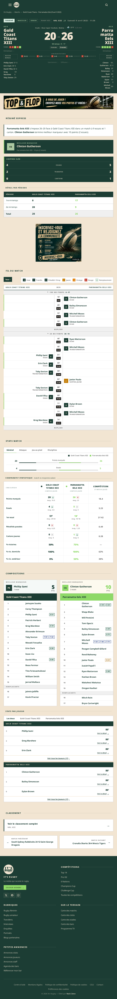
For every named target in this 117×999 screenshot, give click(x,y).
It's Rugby (8, 12)
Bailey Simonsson (105, 69)
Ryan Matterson (105, 75)
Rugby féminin (10, 910)
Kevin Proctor (32, 697)
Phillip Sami (8, 62)
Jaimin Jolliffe (32, 691)
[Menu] (10, 5)
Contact (100, 984)
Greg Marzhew (7, 73)
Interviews (8, 924)
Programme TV (68, 928)
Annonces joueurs (12, 957)
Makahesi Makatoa (91, 682)
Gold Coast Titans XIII (10, 36)
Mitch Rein (87, 697)
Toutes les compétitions (71, 894)
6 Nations (65, 881)
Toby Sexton (8, 77)
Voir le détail (103, 733)
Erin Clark (7, 66)
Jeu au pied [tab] (37, 450)
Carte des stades (68, 919)
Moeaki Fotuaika (33, 642)
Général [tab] (10, 450)
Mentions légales (35, 984)
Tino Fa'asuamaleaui (35, 670)
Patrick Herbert (33, 620)
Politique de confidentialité (56, 984)
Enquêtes (8, 928)
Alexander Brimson (34, 631)
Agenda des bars (11, 966)
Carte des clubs (68, 915)
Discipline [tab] (52, 450)
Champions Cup (68, 886)
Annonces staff (10, 961)
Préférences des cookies (58, 989)
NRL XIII (57, 20)
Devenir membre (15, 887)
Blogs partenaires (12, 937)
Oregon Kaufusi (89, 688)
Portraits (8, 933)
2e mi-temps (59, 334)
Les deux (11, 718)
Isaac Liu (29, 654)
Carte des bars (67, 924)
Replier (58, 329)
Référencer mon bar (13, 970)
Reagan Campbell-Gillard (94, 649)
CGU (92, 984)
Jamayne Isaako (33, 603)
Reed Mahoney (89, 654)
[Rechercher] (106, 4)
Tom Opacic (87, 623)
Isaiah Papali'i (89, 665)
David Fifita (8, 69)
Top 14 (64, 872)
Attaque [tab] (23, 450)
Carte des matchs (69, 910)
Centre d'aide (19, 984)
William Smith (32, 676)
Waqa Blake (88, 612)
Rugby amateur (11, 915)
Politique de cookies (78, 984)
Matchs (17, 12)
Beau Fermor (31, 665)
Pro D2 (64, 877)
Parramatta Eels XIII (106, 36)
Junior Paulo (75, 379)
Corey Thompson (33, 609)
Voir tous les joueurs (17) (58, 758)
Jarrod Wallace (32, 682)
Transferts (8, 919)
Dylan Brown (106, 80)
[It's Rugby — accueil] (16, 5)
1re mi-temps (60, 292)
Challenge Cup (67, 890)
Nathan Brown (89, 677)
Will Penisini (88, 617)
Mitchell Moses (107, 86)
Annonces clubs (11, 952)
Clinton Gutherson (104, 63)
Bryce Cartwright (90, 703)
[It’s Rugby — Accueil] (8, 869)
